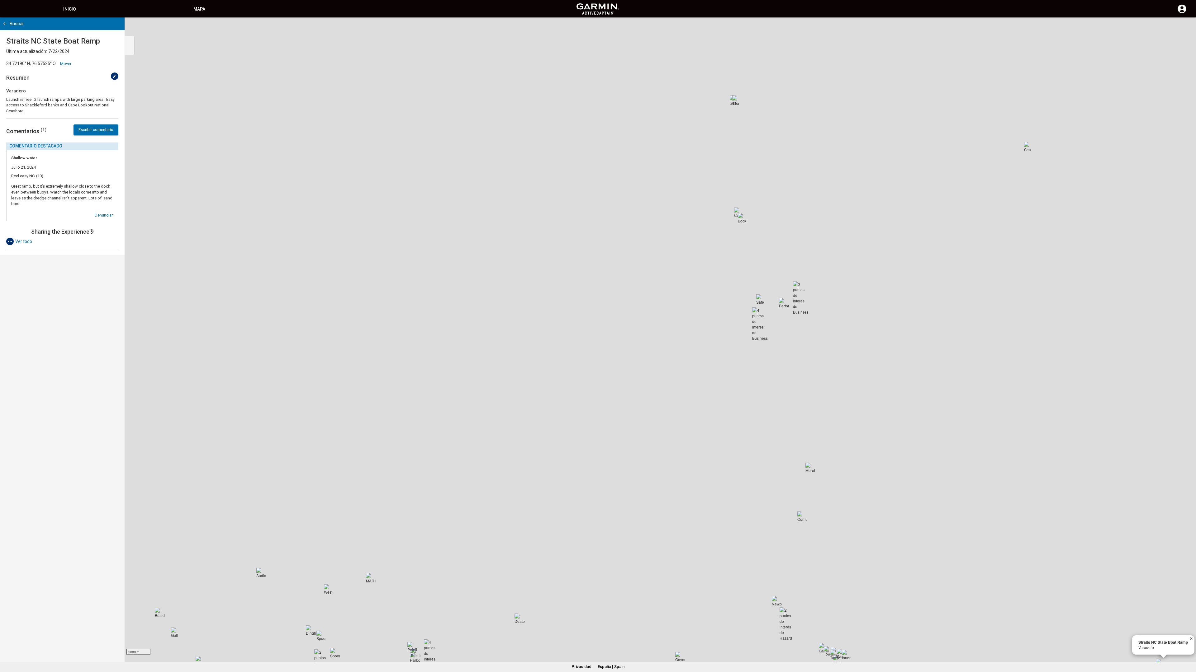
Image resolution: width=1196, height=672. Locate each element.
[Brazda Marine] (160, 613)
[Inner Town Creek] (847, 655)
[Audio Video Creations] (261, 573)
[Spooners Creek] (321, 636)
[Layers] (1185, 28)
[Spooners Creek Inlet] (335, 653)
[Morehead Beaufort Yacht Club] (810, 468)
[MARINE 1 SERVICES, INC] (371, 578)
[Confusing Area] (802, 516)
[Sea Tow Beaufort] (1029, 147)
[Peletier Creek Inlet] (416, 653)
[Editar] (114, 76)
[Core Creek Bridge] (739, 212)
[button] (1188, 643)
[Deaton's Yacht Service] (519, 618)
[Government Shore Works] (680, 657)
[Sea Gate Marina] (737, 100)
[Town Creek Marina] (835, 655)
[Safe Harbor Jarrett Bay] (761, 299)
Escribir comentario (95, 129)
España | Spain (611, 666)
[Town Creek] (829, 651)
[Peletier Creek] (412, 647)
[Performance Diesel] (784, 303)
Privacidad (581, 666)
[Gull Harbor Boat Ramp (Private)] (176, 632)
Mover (65, 63)
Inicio (69, 9)
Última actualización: (26, 51)
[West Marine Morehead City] (329, 589)
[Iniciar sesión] (1182, 12)
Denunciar (104, 215)
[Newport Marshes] (777, 601)
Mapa (199, 9)
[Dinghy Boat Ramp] (311, 630)
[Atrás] (5, 23)
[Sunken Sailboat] (838, 660)
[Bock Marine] (743, 218)
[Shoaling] (201, 661)
